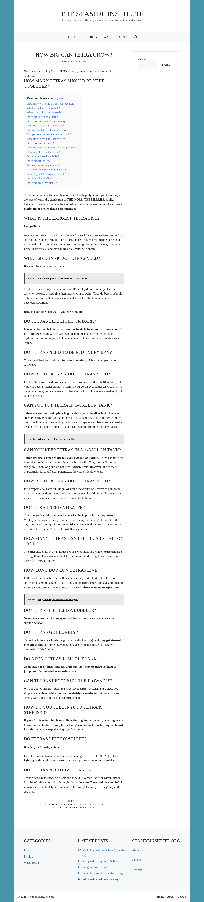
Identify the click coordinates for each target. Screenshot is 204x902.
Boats (72, 37)
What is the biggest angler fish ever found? (75, 804)
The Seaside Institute (102, 14)
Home (160, 896)
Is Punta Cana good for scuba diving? (101, 873)
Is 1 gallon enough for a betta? (75, 808)
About (170, 896)
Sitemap (137, 869)
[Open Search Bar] (136, 37)
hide (60, 98)
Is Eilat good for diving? (93, 867)
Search (142, 58)
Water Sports (115, 37)
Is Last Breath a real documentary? (99, 879)
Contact (136, 859)
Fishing (90, 37)
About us (137, 850)
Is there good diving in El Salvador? (100, 861)
